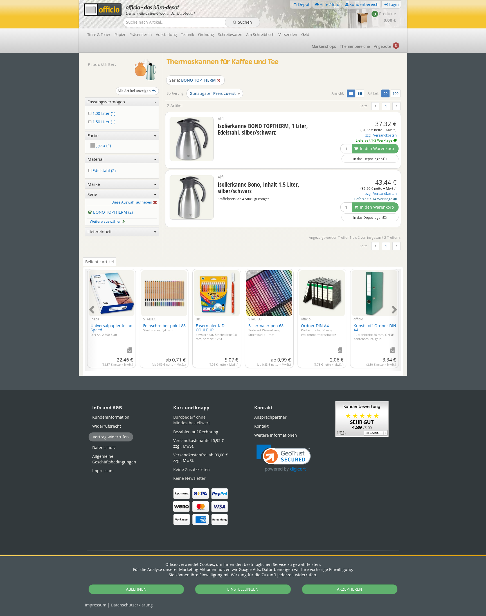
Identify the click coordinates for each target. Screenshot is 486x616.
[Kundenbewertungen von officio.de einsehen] (362, 418)
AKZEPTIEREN (349, 589)
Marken (324, 46)
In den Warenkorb (376, 148)
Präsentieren (140, 34)
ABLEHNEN (136, 589)
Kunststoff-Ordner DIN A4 (375, 332)
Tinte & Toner (99, 34)
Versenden (287, 34)
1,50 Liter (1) (103, 122)
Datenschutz (132, 605)
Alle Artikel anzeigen (134, 90)
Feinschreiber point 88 (164, 327)
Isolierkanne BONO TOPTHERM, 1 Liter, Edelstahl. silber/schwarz (263, 129)
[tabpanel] (243, 316)
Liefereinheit (99, 231)
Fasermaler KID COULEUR (216, 332)
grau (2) (103, 145)
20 (386, 93)
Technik (187, 34)
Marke (93, 184)
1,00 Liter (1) (103, 113)
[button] (283, 458)
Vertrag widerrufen (111, 436)
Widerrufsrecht (106, 426)
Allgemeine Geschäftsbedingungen (114, 459)
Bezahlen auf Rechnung (195, 431)
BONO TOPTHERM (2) (112, 212)
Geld (305, 34)
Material (95, 159)
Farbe (92, 135)
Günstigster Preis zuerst (213, 93)
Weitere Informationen (275, 435)
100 (396, 93)
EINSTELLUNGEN (242, 589)
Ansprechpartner (270, 417)
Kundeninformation (110, 417)
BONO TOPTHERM (192, 80)
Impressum (95, 605)
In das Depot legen (368, 159)
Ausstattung (166, 34)
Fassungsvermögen (106, 101)
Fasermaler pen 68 (266, 330)
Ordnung (206, 34)
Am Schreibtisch (260, 34)
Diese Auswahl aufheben (132, 202)
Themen (355, 46)
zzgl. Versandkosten (381, 135)
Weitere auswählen (106, 221)
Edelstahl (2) (103, 170)
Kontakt (261, 426)
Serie (92, 194)
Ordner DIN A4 (318, 330)
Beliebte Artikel (99, 261)
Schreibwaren (230, 34)
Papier (120, 34)
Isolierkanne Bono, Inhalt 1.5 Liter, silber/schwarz (258, 187)
